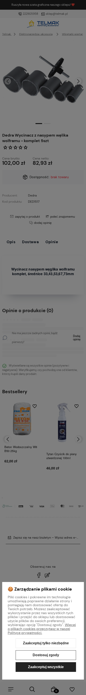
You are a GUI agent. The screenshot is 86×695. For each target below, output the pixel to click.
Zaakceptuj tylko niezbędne (46, 643)
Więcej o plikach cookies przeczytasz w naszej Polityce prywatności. (42, 629)
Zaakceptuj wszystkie (46, 667)
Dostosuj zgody (46, 655)
